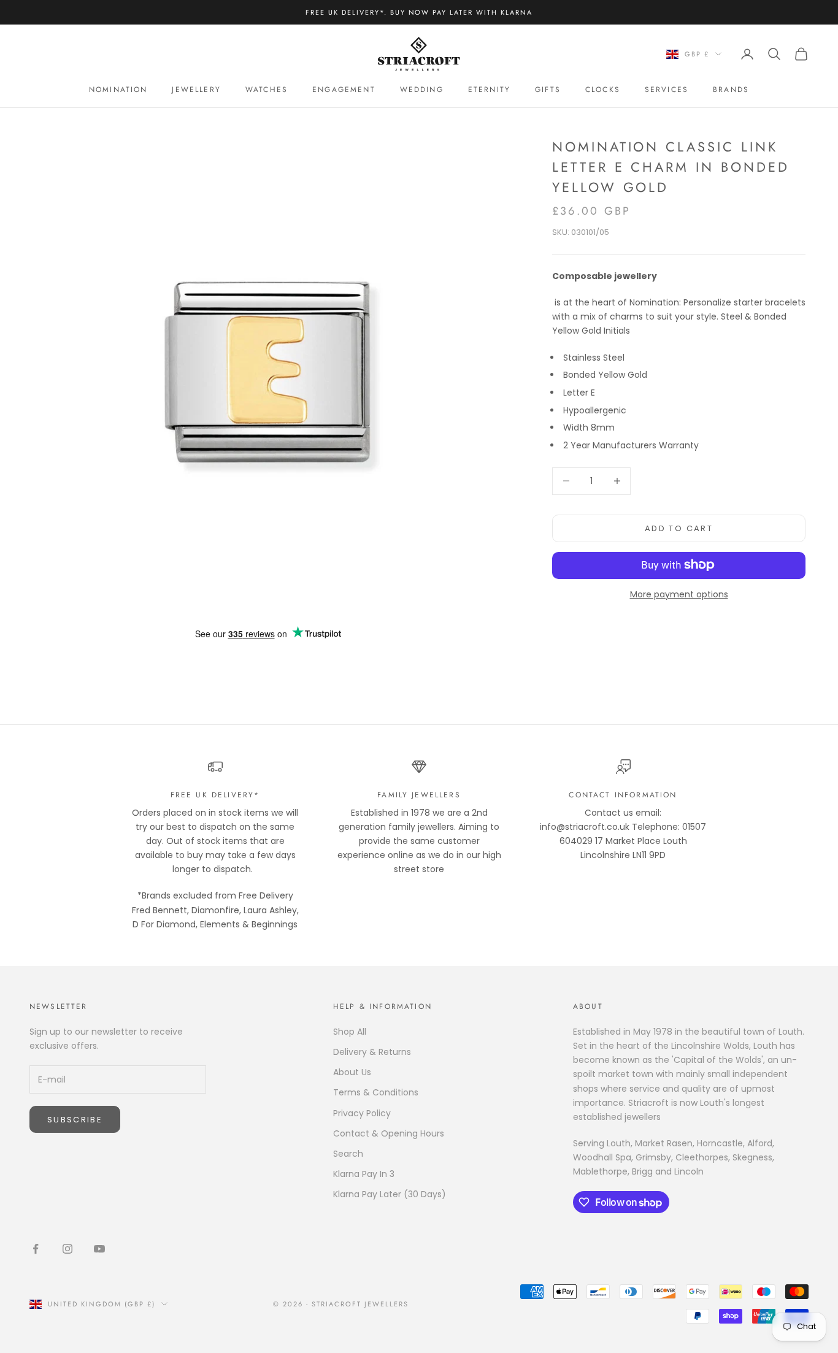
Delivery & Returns (372, 1052)
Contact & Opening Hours (388, 1133)
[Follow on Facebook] (35, 1249)
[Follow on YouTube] (99, 1249)
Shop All (349, 1031)
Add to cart (679, 528)
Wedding (422, 89)
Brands (731, 89)
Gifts (548, 89)
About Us (352, 1072)
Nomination (118, 89)
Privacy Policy (362, 1113)
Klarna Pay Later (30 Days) (389, 1194)
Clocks (602, 89)
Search (348, 1154)
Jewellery (196, 89)
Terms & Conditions (375, 1092)
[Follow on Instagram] (67, 1249)
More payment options (679, 594)
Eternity (489, 89)
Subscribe (74, 1119)
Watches (266, 89)
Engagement (343, 89)
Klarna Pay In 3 (363, 1174)
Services (666, 89)
